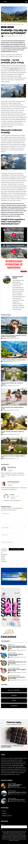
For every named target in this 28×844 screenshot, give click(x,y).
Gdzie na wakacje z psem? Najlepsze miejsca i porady (12, 408)
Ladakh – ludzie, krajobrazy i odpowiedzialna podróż (15, 785)
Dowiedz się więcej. (16, 842)
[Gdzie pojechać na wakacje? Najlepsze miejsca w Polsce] (14, 445)
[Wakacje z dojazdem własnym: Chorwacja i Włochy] (14, 349)
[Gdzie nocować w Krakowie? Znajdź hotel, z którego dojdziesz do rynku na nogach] (14, 325)
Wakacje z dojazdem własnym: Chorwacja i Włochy (13, 359)
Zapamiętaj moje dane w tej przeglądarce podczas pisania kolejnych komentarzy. (4, 555)
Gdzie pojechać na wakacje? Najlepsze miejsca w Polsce (13, 456)
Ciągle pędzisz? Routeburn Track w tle (17, 792)
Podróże (4, 27)
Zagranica (10, 27)
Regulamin (4, 813)
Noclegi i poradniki (12, 675)
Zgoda (9, 842)
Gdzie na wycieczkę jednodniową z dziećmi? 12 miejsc (12, 432)
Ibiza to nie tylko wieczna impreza (16, 799)
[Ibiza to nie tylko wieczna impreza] (4, 801)
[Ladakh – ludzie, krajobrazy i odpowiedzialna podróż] (4, 786)
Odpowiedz (10, 470)
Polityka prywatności (7, 815)
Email (2, 824)
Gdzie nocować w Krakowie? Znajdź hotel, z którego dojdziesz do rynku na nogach (13, 336)
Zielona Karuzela (11, 467)
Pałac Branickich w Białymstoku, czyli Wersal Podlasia (12, 383)
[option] (14, 737)
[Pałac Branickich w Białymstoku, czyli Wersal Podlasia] (14, 372)
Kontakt (4, 811)
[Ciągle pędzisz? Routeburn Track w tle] (4, 793)
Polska (13, 644)
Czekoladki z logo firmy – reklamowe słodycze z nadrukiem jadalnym (12, 746)
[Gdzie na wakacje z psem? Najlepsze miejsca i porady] (14, 397)
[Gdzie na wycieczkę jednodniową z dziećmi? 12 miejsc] (14, 421)
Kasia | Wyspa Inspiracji (13, 481)
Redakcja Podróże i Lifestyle (9, 36)
